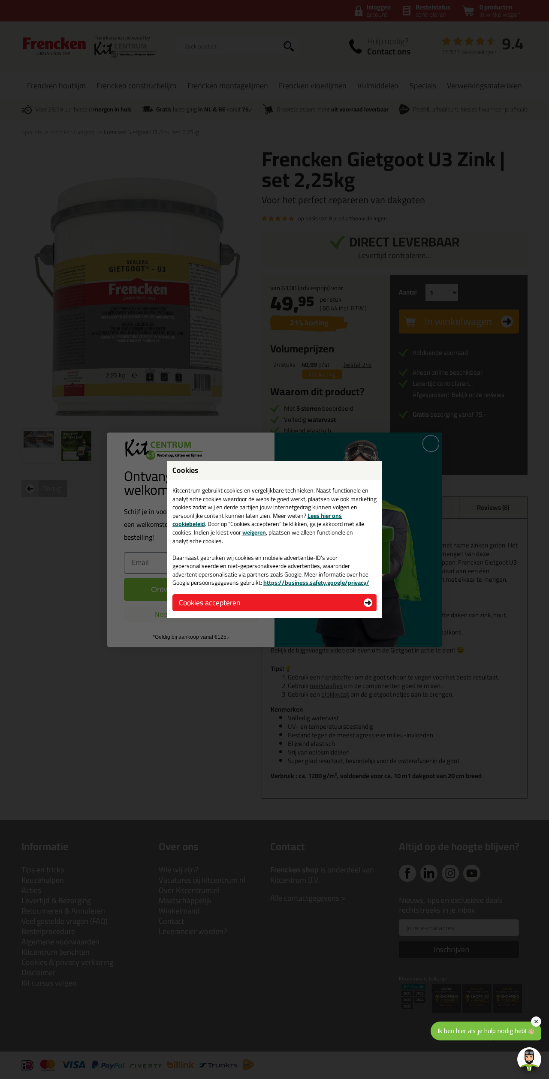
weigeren (254, 532)
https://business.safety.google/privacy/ (316, 582)
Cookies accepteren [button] (209, 602)
